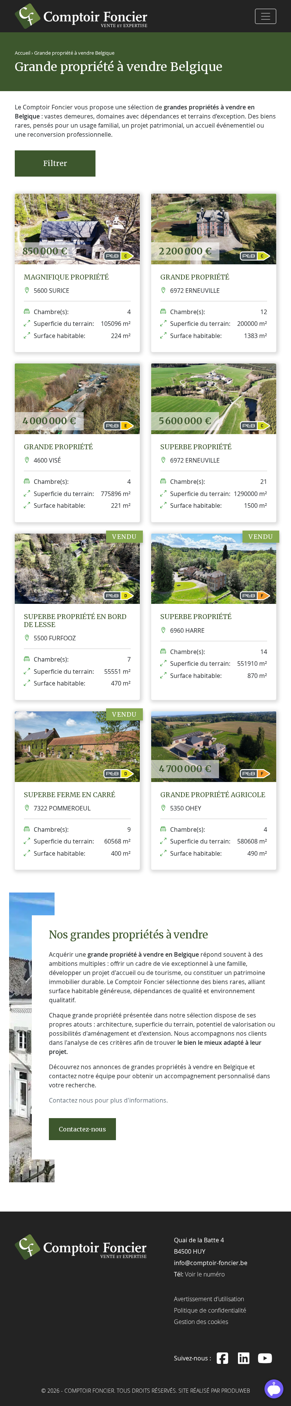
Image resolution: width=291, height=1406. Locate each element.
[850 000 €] (77, 228)
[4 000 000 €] (77, 398)
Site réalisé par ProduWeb (214, 1391)
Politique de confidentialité (210, 1310)
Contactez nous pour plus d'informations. (108, 1100)
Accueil (22, 53)
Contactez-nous (82, 1129)
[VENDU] (77, 568)
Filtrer (55, 163)
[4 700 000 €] (213, 746)
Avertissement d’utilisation (209, 1299)
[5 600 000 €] (213, 398)
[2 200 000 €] (213, 228)
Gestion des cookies (201, 1322)
